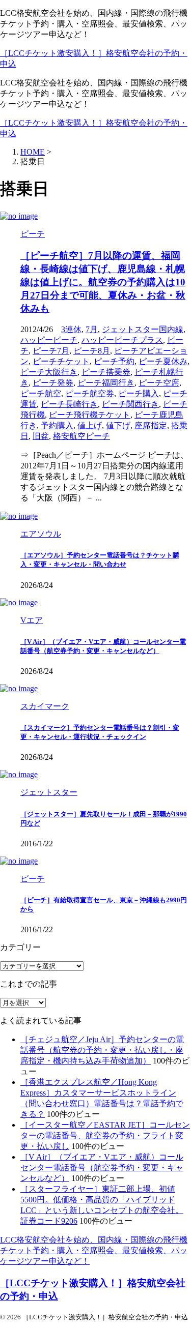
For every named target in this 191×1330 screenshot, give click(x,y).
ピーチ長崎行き (69, 404)
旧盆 (41, 436)
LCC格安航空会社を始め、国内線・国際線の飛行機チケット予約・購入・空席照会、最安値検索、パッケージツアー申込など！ (93, 1250)
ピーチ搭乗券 (105, 372)
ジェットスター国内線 (142, 329)
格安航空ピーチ (81, 436)
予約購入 (57, 425)
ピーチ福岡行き (105, 382)
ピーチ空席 (159, 382)
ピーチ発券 (53, 382)
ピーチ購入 (138, 393)
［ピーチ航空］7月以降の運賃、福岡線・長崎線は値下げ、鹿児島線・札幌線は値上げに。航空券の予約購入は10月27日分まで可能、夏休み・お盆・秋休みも (102, 282)
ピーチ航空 (40, 393)
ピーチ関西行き (130, 404)
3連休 (71, 329)
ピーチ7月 (51, 350)
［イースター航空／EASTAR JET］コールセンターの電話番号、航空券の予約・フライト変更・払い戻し (105, 1135)
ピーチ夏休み (163, 361)
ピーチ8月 (91, 350)
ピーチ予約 (114, 361)
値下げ (118, 425)
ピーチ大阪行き (48, 372)
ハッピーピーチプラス (122, 340)
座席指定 (150, 425)
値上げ (89, 425)
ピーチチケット (61, 361)
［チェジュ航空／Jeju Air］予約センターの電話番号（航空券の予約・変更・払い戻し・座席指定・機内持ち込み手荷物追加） (102, 1050)
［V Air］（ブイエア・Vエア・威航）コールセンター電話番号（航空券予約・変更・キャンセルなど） (101, 1167)
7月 (92, 329)
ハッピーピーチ (48, 340)
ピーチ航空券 (89, 393)
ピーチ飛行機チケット (89, 414)
